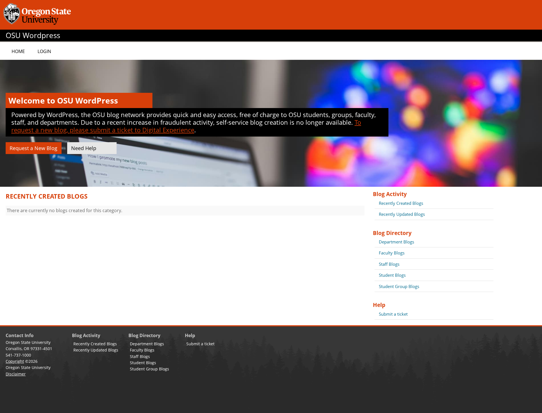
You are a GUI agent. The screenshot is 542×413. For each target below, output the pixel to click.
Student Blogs (392, 275)
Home (18, 51)
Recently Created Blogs (401, 203)
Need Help (83, 148)
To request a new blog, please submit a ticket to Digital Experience (186, 126)
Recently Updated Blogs (402, 214)
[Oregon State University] (38, 15)
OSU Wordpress (33, 35)
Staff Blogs (389, 264)
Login (44, 51)
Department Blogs (396, 242)
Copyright (15, 361)
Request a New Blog (33, 148)
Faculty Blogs (392, 253)
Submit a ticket (393, 314)
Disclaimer (16, 374)
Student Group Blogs (399, 286)
